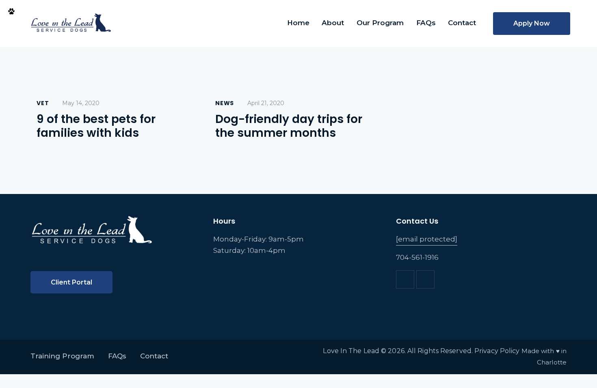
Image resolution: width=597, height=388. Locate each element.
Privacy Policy (496, 351)
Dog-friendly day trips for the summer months (288, 126)
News (224, 103)
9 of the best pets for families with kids (96, 126)
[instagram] (425, 279)
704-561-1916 (417, 257)
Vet (43, 103)
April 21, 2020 (265, 103)
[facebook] (405, 279)
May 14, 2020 (81, 103)
